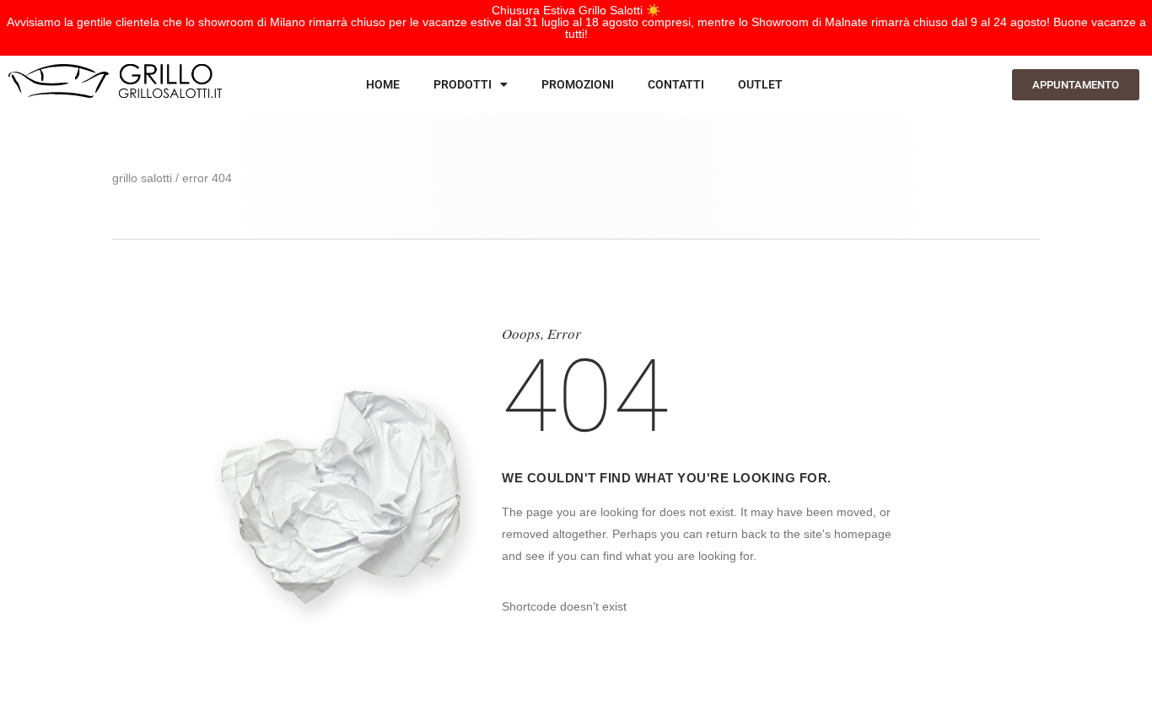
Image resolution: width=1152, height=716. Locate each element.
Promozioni (577, 84)
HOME (383, 84)
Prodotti (462, 84)
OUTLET (760, 84)
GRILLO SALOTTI (142, 178)
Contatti (676, 84)
